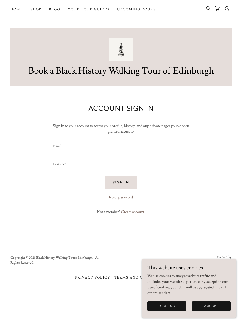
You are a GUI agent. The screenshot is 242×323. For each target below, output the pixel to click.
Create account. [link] (133, 212)
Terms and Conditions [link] (140, 277)
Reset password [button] (121, 197)
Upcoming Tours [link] (136, 9)
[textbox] (121, 146)
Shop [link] (35, 9)
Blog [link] (54, 9)
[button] (227, 8)
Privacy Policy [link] (92, 277)
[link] (217, 8)
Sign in (121, 182)
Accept (211, 306)
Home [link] (16, 9)
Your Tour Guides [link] (89, 9)
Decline (167, 306)
